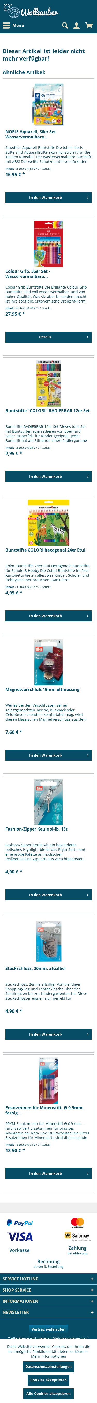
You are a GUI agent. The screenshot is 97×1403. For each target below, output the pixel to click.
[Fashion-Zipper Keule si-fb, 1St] (48, 802)
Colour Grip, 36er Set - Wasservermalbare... (27, 274)
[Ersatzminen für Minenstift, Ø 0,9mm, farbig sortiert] (48, 1080)
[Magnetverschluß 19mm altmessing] (48, 662)
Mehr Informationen (48, 1356)
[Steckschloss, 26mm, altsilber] (48, 941)
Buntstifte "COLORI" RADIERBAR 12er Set (47, 410)
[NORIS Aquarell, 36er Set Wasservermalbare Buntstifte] (48, 104)
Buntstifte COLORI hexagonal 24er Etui (45, 550)
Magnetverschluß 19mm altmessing (42, 689)
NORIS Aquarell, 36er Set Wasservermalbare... (30, 134)
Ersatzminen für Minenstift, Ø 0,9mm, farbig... (44, 1110)
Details (45, 336)
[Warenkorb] (89, 25)
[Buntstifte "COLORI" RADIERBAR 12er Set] (48, 383)
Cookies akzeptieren (48, 1379)
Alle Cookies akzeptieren (48, 1393)
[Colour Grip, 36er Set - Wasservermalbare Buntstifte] (48, 244)
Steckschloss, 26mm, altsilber (35, 968)
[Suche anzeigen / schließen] (64, 25)
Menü (18, 25)
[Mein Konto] (76, 25)
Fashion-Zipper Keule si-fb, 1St (36, 829)
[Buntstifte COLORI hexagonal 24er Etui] (48, 523)
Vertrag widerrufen (48, 1329)
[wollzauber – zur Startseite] (31, 11)
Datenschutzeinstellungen (48, 1366)
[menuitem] (15, 25)
